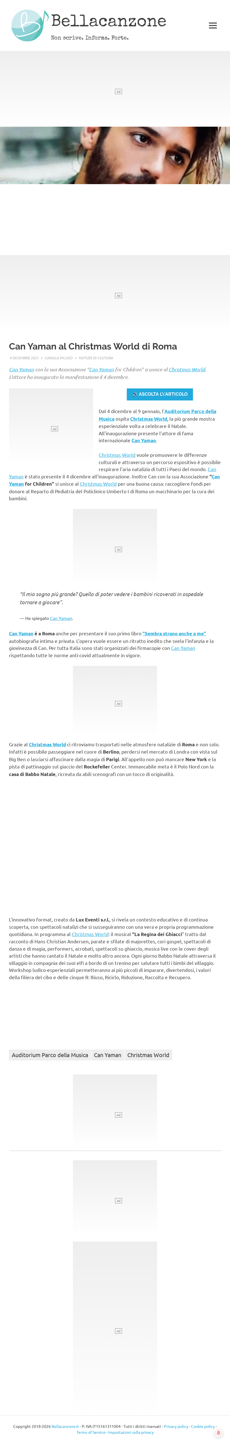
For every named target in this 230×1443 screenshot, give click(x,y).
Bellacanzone (109, 22)
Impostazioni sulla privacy (131, 1432)
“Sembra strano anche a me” (174, 633)
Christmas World (187, 369)
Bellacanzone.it (65, 1426)
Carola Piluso (59, 357)
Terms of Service (91, 1432)
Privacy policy (176, 1426)
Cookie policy (203, 1426)
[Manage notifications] (218, 1432)
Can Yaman (21, 369)
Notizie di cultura (96, 357)
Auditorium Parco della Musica (50, 1054)
